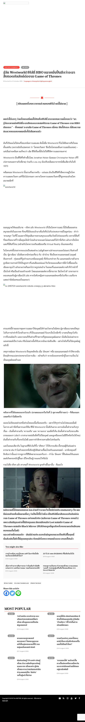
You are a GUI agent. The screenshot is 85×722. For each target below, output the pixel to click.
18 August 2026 (23, 629)
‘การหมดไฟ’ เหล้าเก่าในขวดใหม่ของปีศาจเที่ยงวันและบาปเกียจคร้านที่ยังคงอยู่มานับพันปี (68, 665)
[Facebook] (6, 593)
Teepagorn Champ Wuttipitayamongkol (38, 81)
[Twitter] (12, 593)
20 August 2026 (12, 559)
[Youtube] (71, 699)
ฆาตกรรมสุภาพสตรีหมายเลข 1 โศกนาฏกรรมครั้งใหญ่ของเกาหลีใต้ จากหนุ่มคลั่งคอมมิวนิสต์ (28, 643)
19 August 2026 (49, 556)
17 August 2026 (23, 651)
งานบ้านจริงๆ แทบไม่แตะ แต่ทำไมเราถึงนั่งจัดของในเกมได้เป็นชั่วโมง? (22, 554)
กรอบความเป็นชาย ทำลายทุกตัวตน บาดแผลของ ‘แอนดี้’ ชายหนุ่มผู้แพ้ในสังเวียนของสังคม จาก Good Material (60, 567)
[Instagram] (67, 699)
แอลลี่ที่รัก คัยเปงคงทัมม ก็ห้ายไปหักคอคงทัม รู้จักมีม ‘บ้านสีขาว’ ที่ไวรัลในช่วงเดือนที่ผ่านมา (68, 620)
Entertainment (11, 67)
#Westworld (36, 583)
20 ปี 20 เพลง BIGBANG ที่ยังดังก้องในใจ (58, 553)
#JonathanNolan (21, 583)
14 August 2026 (12, 571)
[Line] (18, 593)
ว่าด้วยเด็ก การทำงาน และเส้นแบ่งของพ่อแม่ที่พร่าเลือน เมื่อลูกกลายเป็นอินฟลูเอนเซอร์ (28, 620)
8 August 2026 (49, 573)
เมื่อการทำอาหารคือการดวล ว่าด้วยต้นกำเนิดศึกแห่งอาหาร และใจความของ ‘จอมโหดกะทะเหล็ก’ (23, 566)
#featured (8, 583)
